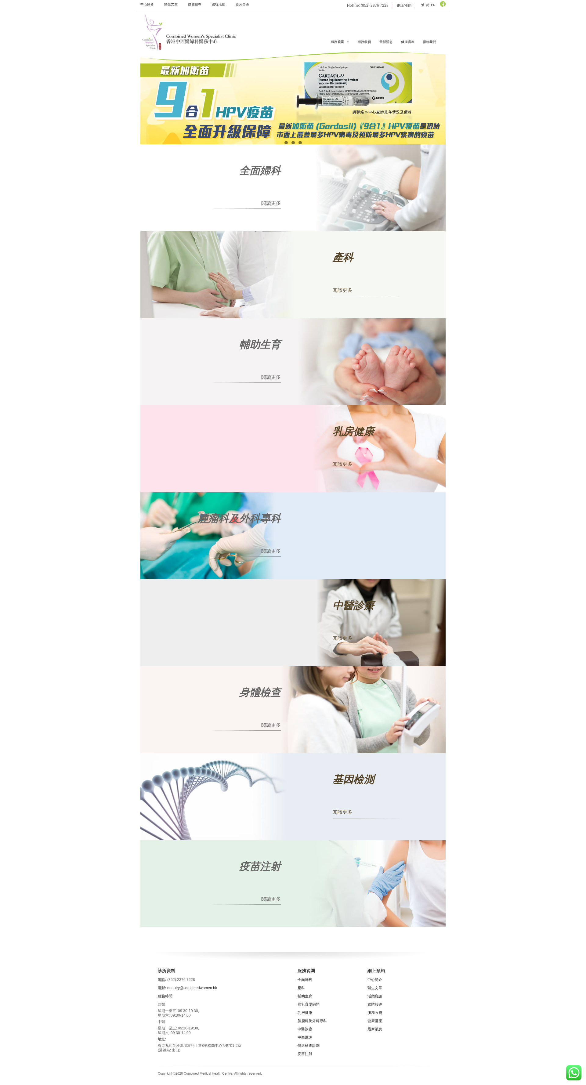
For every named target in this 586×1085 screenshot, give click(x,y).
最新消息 (386, 41)
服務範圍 (337, 41)
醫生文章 (171, 4)
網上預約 (404, 5)
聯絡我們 (429, 41)
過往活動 (218, 4)
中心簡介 (147, 4)
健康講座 (407, 41)
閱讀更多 (271, 202)
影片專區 (242, 4)
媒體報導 (194, 4)
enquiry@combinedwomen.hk (192, 988)
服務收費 (364, 41)
